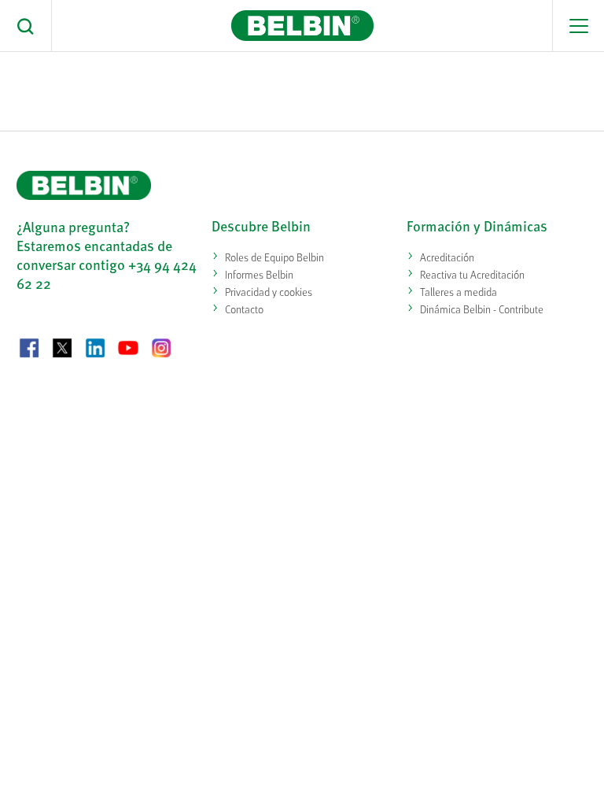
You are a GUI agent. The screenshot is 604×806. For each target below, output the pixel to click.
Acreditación (447, 257)
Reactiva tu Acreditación (472, 274)
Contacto (244, 308)
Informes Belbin (259, 274)
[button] (26, 26)
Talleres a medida (458, 291)
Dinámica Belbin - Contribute (481, 308)
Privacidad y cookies (268, 291)
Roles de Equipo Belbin (274, 257)
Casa (86, 75)
